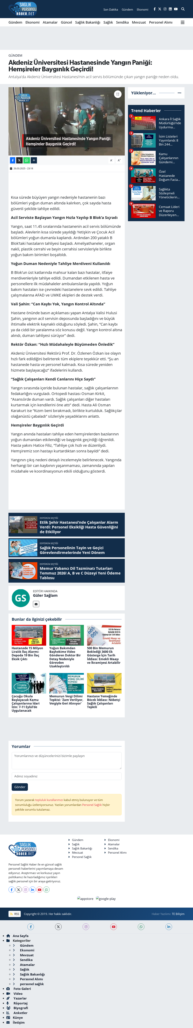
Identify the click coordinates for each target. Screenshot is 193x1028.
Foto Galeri (22, 988)
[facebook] (30, 926)
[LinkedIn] (32, 889)
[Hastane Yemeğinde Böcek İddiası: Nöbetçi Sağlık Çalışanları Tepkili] (104, 683)
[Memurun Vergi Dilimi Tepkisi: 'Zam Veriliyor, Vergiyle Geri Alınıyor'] (66, 683)
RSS (16, 914)
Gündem (15, 22)
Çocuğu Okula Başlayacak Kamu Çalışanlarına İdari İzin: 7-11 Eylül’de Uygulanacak (26, 703)
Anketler (20, 1013)
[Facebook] (11, 889)
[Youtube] (39, 889)
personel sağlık (31, 984)
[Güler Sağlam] (21, 598)
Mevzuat (139, 22)
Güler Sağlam (45, 595)
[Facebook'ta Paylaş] (12, 160)
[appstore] (86, 898)
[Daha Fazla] (34, 160)
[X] (18, 889)
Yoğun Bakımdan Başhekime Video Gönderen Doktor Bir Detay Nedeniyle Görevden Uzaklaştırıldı (65, 657)
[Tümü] (179, 93)
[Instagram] (25, 889)
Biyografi (20, 1008)
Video (18, 993)
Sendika (122, 22)
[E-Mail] (36, 604)
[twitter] (58, 926)
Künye (18, 1017)
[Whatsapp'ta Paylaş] (26, 160)
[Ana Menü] (183, 22)
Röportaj (20, 1003)
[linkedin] (168, 926)
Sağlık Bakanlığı (87, 22)
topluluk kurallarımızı (49, 800)
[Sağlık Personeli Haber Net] (22, 9)
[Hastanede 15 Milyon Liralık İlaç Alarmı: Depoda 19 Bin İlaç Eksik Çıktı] (29, 635)
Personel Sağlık (92, 805)
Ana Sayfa (20, 936)
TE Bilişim (178, 914)
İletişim (19, 1022)
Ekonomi (32, 22)
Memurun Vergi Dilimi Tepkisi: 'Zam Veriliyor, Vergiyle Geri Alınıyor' (66, 699)
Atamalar (50, 22)
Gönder (19, 787)
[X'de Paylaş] (19, 160)
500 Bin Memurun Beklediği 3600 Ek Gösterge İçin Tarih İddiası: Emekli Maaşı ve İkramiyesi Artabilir (103, 655)
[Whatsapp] (46, 889)
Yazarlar (20, 998)
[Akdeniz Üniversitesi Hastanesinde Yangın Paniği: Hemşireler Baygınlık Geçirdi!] (66, 121)
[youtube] (113, 926)
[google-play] (106, 898)
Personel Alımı (160, 22)
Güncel (66, 22)
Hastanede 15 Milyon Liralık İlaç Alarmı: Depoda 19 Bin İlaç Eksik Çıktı (27, 653)
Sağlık (108, 22)
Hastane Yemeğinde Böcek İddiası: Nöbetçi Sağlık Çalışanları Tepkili (103, 701)
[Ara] (183, 9)
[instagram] (86, 926)
